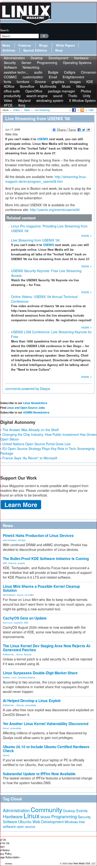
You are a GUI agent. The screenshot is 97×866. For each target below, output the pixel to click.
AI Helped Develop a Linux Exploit (32, 700)
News (6, 45)
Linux (14, 677)
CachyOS (18, 622)
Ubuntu (6, 755)
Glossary (8, 863)
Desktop (6, 677)
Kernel (20, 594)
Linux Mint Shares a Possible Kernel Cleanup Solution (41, 588)
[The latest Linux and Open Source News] (82, 109)
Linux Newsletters (35, 403)
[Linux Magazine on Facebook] (73, 109)
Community (46, 809)
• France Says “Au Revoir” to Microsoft (28, 458)
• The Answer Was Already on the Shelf (29, 429)
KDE (89, 81)
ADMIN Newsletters (36, 412)
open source (26, 826)
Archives (8, 50)
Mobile (45, 816)
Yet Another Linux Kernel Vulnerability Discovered (45, 723)
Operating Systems (77, 62)
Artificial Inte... (9, 654)
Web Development (48, 821)
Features (24, 45)
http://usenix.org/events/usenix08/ (55, 209)
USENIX (42, 139)
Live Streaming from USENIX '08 (35, 240)
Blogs (43, 45)
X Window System (82, 100)
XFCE (8, 105)
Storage (21, 540)
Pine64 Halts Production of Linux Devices (38, 535)
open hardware (10, 540)
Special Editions (35, 50)
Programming (47, 62)
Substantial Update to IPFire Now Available (39, 773)
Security (27, 654)
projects (21, 563)
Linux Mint (29, 594)
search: (4, 30)
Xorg (21, 105)
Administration (9, 594)
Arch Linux (7, 622)
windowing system (49, 100)
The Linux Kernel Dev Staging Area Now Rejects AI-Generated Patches (47, 647)
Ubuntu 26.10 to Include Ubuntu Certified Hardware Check (46, 748)
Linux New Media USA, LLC (82, 863)
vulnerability (30, 705)
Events (82, 810)
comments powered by (27, 388)
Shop (59, 50)
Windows (71, 821)
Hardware (13, 816)
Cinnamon (88, 72)
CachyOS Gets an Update (25, 618)
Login (91, 109)
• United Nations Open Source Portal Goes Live (35, 443)
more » (86, 235)
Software (10, 67)
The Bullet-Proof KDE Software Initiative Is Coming (46, 558)
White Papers (65, 45)
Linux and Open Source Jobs (26, 407)
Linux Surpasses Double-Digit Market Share (40, 672)
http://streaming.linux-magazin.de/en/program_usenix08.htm (46, 179)
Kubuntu (12, 563)
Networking (31, 67)
